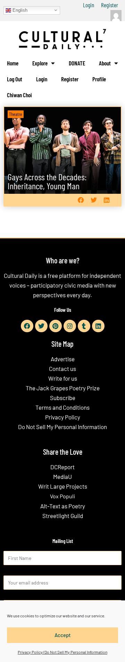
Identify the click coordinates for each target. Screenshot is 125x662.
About (105, 63)
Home (12, 63)
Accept (63, 635)
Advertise (63, 358)
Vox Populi (62, 496)
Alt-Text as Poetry (62, 505)
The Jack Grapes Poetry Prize (63, 387)
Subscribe (62, 397)
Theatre (15, 114)
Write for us (62, 378)
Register (109, 4)
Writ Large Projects (62, 486)
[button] (80, 200)
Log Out (14, 78)
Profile (99, 78)
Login (88, 4)
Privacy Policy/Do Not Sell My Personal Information (62, 652)
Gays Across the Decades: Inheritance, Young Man (47, 181)
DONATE (77, 63)
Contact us (62, 368)
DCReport (62, 466)
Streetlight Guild (62, 515)
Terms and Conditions (62, 407)
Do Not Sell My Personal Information (62, 426)
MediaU (62, 476)
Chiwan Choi (19, 94)
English (19, 9)
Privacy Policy (62, 417)
